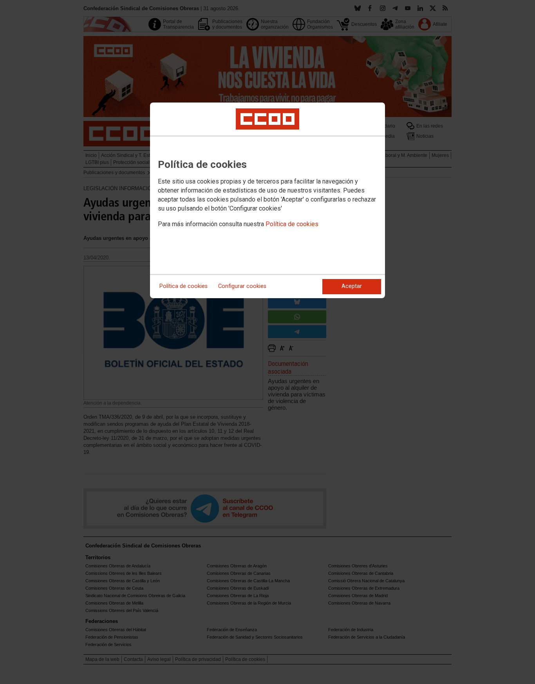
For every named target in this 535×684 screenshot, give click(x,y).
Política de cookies (292, 224)
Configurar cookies (242, 286)
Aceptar (352, 286)
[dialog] (267, 200)
